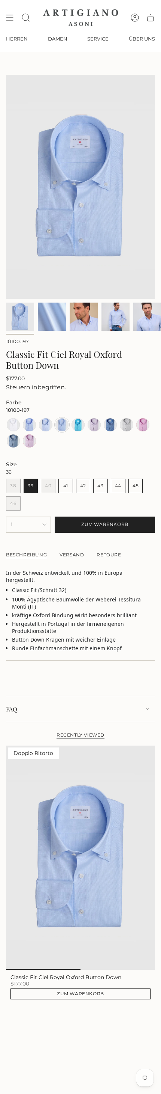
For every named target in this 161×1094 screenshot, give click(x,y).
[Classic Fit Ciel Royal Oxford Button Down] (80, 858)
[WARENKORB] (150, 17)
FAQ (11, 709)
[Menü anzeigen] (9, 17)
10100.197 (17, 341)
